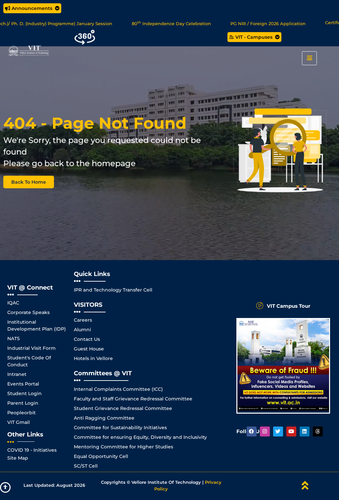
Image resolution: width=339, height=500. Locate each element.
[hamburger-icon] (309, 58)
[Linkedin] (305, 431)
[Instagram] (265, 431)
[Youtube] (291, 431)
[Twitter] (278, 431)
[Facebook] (252, 431)
